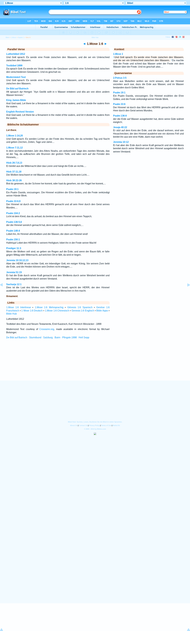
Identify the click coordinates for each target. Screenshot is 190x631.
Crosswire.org (46, 329)
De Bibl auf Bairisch (17, 88)
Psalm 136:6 (120, 115)
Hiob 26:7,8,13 (14, 162)
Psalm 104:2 (13, 213)
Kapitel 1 (21, 37)
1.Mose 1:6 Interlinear (18, 307)
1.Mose (13, 37)
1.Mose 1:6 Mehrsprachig (49, 307)
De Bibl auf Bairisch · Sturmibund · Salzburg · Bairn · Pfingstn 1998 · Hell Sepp (47, 337)
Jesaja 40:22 (120, 127)
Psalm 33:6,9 (13, 201)
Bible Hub (11, 313)
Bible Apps (102, 310)
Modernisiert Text (16, 77)
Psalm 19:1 (12, 189)
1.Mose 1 (118, 54)
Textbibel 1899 (14, 65)
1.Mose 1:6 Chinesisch (57, 310)
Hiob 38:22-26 (14, 180)
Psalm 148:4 (13, 230)
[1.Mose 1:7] (186, 291)
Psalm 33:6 (119, 104)
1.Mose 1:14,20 (14, 135)
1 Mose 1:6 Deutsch (32, 310)
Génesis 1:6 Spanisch (79, 307)
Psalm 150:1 (13, 239)
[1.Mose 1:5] (3, 291)
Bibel (7, 37)
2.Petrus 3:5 (119, 78)
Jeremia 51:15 (14, 272)
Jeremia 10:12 (121, 142)
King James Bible (16, 100)
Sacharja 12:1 (14, 284)
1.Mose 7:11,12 (14, 147)
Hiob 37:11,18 (13, 171)
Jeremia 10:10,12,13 (17, 260)
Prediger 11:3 (13, 248)
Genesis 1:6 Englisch (83, 310)
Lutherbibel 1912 (15, 54)
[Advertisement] (95, 362)
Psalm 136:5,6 (14, 222)
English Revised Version (20, 111)
